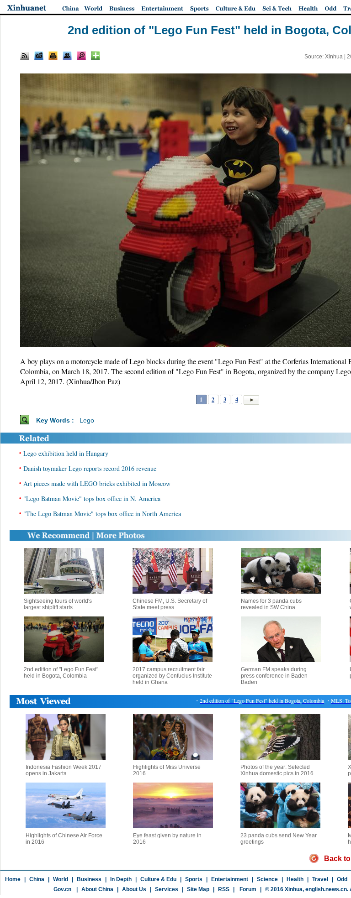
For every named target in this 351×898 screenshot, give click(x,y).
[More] (95, 55)
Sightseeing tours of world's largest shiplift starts (58, 604)
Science (267, 879)
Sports (193, 879)
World (60, 879)
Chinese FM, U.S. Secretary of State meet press (170, 604)
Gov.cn (62, 889)
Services (166, 889)
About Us (134, 889)
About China (97, 889)
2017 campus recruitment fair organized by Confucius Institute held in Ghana (172, 675)
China (36, 879)
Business (89, 879)
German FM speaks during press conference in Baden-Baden (275, 675)
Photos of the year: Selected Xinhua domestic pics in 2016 (277, 770)
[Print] (53, 55)
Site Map (198, 889)
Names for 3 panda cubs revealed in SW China (271, 604)
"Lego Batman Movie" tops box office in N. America (91, 498)
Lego (87, 420)
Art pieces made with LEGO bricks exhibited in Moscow (96, 483)
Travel (320, 879)
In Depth (121, 879)
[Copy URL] (67, 55)
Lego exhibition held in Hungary (65, 453)
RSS (223, 889)
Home (13, 879)
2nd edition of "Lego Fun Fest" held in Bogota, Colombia (61, 672)
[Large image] (81, 55)
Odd (342, 879)
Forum (247, 889)
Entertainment (229, 879)
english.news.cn (326, 889)
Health (295, 879)
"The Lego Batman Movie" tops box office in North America (102, 513)
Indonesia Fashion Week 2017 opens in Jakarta (63, 770)
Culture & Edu (158, 879)
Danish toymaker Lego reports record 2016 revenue (89, 468)
